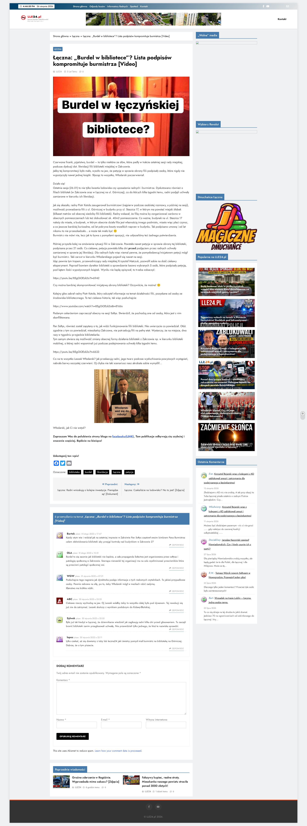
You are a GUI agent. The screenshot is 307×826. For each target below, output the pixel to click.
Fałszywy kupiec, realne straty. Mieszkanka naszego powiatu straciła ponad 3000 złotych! (165, 781)
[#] (153, 19)
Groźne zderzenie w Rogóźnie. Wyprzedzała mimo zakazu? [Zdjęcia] (95, 779)
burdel (88, 472)
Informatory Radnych (117, 6)
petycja (129, 472)
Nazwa (61, 719)
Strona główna (80, 6)
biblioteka (74, 472)
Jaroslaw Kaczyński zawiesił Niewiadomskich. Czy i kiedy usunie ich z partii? (227, 544)
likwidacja (102, 472)
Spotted (134, 6)
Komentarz (63, 680)
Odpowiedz (178, 544)
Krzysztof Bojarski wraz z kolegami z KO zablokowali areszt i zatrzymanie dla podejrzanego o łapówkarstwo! (229, 478)
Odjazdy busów (97, 6)
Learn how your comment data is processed (118, 751)
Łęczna (57, 49)
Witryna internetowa (156, 719)
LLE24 (59, 71)
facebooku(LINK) (123, 436)
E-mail (105, 719)
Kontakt (144, 6)
